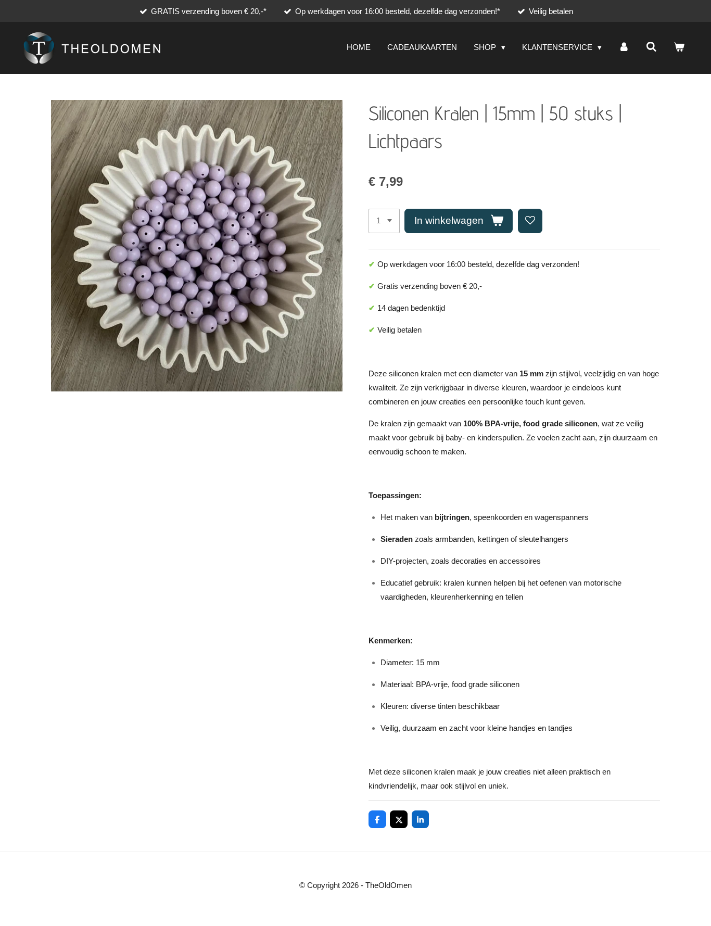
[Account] (624, 47)
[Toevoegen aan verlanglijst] (530, 221)
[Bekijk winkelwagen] (679, 47)
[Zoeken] (651, 47)
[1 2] (384, 221)
